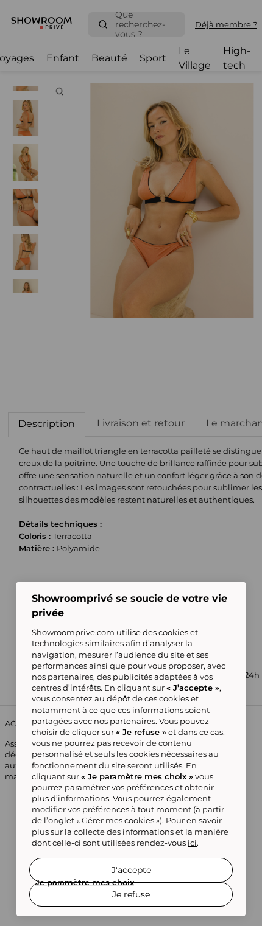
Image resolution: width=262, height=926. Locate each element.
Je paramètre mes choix (84, 882)
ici (192, 843)
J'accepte (131, 870)
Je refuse (131, 894)
